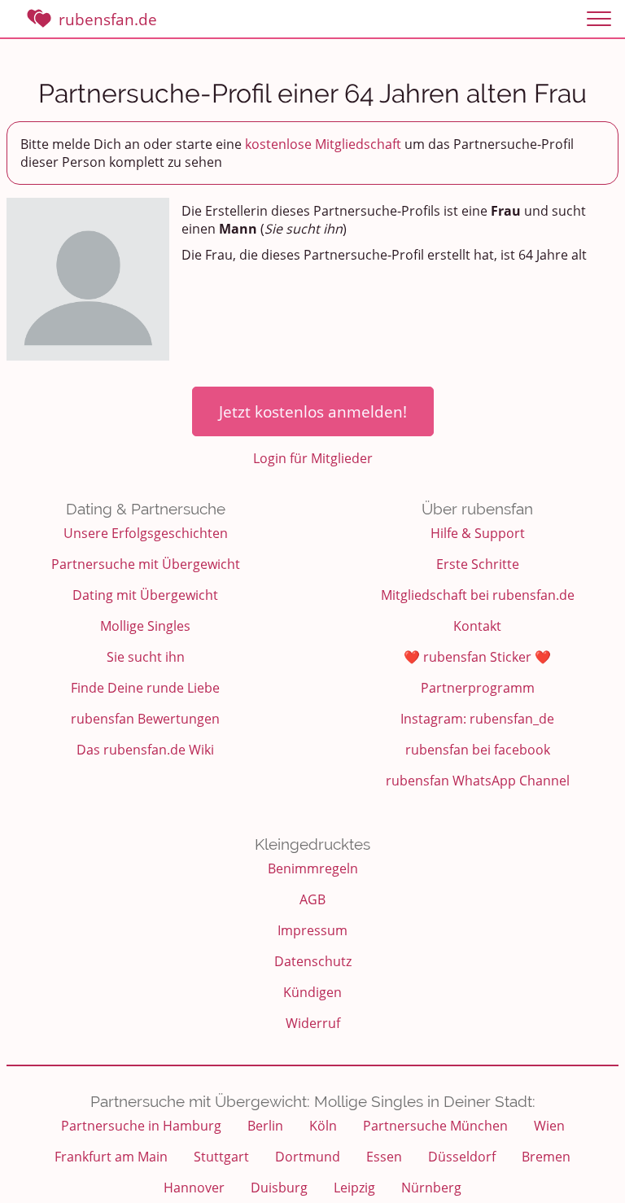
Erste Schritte (477, 564)
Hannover (194, 1187)
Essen (384, 1157)
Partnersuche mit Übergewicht (145, 564)
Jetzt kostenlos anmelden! (313, 411)
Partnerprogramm (478, 688)
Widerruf (313, 1023)
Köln (323, 1126)
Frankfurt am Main (111, 1157)
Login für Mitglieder (313, 458)
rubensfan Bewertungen (145, 719)
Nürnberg (431, 1187)
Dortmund (307, 1157)
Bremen (546, 1157)
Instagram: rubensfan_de (477, 719)
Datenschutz (313, 961)
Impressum (312, 930)
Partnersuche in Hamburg (141, 1126)
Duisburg (279, 1187)
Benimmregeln (313, 868)
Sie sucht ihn (146, 657)
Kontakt (477, 626)
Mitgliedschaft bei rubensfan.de (478, 595)
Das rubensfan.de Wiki (145, 750)
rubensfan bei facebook (477, 750)
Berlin (265, 1126)
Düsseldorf (462, 1157)
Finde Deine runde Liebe (145, 688)
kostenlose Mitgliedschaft (323, 144)
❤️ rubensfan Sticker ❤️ (477, 657)
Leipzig (354, 1187)
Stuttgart (221, 1157)
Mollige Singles (145, 626)
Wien (549, 1126)
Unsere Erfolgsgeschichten (145, 533)
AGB (312, 899)
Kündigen (312, 992)
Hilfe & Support (478, 533)
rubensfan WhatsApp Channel (478, 781)
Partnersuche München (435, 1126)
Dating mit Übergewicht (145, 595)
